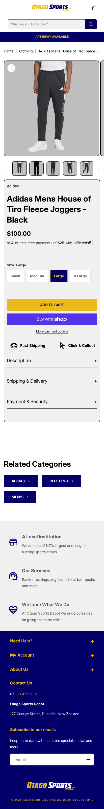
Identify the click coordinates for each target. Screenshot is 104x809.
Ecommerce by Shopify (77, 799)
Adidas (18, 481)
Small (17, 277)
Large (59, 276)
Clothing (26, 51)
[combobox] (52, 24)
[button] (10, 8)
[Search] (90, 24)
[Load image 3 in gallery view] (53, 168)
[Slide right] (98, 169)
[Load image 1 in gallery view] (19, 168)
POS (53, 799)
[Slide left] (5, 169)
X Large (82, 277)
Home (8, 51)
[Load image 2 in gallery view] (36, 168)
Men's (17, 497)
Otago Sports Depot (36, 799)
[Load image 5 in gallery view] (87, 168)
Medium (39, 277)
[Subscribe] (88, 759)
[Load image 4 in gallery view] (70, 168)
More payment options (52, 331)
